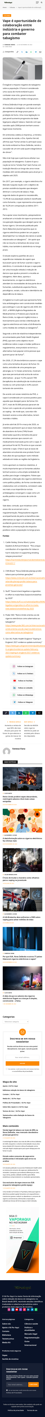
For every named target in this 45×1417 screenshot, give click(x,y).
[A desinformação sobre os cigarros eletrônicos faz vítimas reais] (22, 820)
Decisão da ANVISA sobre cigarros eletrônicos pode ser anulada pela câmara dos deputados (32, 730)
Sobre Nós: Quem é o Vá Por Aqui (15, 1107)
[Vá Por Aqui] (8, 2)
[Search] (41, 2)
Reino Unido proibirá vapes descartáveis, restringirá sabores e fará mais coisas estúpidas (20, 799)
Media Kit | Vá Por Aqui (11, 1098)
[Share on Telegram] (36, 52)
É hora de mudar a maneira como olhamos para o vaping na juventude (21, 879)
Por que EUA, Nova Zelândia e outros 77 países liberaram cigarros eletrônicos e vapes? (22, 957)
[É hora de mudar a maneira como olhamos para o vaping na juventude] (22, 860)
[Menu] (37, 2)
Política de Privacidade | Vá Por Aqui (16, 1103)
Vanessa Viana (9, 44)
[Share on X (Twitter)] (22, 52)
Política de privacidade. (25, 1071)
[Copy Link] (17, 52)
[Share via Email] (40, 52)
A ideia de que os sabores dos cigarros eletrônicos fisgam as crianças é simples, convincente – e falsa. (20, 998)
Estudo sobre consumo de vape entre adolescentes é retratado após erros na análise (19, 1158)
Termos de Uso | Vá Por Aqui (14, 1111)
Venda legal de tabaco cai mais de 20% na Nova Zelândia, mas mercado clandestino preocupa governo (20, 1132)
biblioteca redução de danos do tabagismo (19, 1090)
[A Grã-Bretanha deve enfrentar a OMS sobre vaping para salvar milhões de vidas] (22, 899)
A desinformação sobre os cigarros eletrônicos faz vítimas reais (22, 839)
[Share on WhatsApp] (31, 52)
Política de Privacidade (14, 1393)
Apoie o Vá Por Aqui (10, 1086)
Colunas (7, 15)
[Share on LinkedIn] (27, 52)
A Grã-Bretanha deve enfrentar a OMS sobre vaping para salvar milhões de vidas (21, 918)
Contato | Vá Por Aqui (11, 1094)
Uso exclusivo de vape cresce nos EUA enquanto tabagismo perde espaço (18, 1183)
